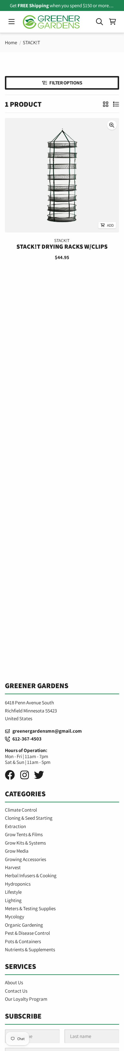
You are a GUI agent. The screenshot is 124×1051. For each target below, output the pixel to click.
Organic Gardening (24, 925)
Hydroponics (18, 884)
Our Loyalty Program (26, 999)
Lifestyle (13, 892)
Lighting (13, 900)
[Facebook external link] (10, 775)
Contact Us (16, 991)
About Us (14, 982)
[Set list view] (116, 104)
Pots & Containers (23, 941)
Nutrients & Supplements (30, 949)
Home (11, 42)
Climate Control (21, 810)
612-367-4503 (26, 739)
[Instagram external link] (24, 775)
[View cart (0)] (112, 22)
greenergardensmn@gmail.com (46, 731)
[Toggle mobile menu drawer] (11, 22)
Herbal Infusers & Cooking (31, 875)
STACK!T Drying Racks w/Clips (62, 247)
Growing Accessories (25, 859)
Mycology (14, 916)
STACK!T (31, 42)
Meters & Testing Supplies (30, 908)
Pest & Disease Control (27, 933)
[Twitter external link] (39, 775)
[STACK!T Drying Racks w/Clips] (62, 175)
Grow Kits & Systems (25, 843)
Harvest (13, 867)
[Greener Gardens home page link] (51, 22)
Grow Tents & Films (24, 834)
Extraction (15, 826)
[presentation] (112, 125)
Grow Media (17, 851)
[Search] (99, 22)
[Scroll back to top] (62, 1040)
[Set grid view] (106, 104)
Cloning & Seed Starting (28, 818)
